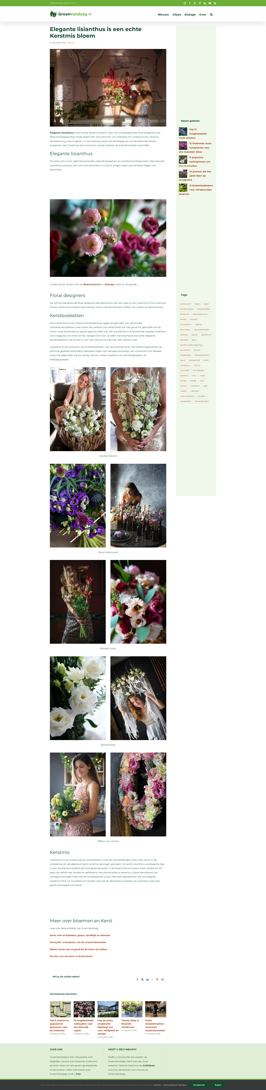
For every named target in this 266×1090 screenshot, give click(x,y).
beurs (197, 304)
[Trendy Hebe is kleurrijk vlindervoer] (131, 1002)
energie (184, 334)
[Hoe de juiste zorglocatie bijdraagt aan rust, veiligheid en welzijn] (108, 1002)
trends (193, 380)
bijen (206, 304)
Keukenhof (194, 360)
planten (184, 375)
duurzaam (185, 329)
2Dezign (109, 284)
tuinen (183, 386)
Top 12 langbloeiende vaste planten (193, 133)
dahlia (198, 324)
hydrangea (185, 355)
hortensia (185, 350)
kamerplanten (202, 355)
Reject (218, 1085)
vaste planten (187, 396)
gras (194, 340)
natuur (197, 365)
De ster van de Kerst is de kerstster (71, 956)
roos (194, 375)
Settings (182, 1085)
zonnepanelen (202, 401)
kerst (183, 360)
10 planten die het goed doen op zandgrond (195, 175)
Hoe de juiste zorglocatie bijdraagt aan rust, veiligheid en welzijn (108, 1027)
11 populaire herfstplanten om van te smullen (194, 161)
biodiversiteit (187, 309)
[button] (211, 14)
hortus (197, 350)
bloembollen (203, 309)
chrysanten (186, 324)
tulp (205, 386)
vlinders (201, 396)
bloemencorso (200, 314)
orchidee (184, 370)
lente (206, 360)
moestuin (185, 365)
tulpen (183, 391)
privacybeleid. (170, 1085)
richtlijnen (149, 1065)
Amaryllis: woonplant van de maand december (78, 942)
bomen (193, 319)
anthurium (185, 304)
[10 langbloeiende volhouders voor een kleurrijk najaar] (84, 1002)
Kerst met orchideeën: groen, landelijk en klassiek (80, 935)
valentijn (194, 391)
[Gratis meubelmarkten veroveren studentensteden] (155, 1002)
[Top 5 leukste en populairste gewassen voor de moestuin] (60, 1002)
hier (78, 1074)
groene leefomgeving (191, 345)
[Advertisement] (108, 187)
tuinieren (195, 386)
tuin (202, 380)
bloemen (184, 314)
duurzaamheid (201, 329)
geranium (206, 334)
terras (183, 380)
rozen (202, 375)
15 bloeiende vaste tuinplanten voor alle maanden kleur (195, 147)
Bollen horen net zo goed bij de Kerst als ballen (78, 949)
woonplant (185, 401)
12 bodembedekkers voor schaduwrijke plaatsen (196, 189)
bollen (183, 319)
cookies (157, 1085)
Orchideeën (198, 370)
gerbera (184, 340)
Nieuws (71, 43)
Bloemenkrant (92, 284)
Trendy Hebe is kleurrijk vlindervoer (130, 1023)
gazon (195, 334)
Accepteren (199, 1085)
